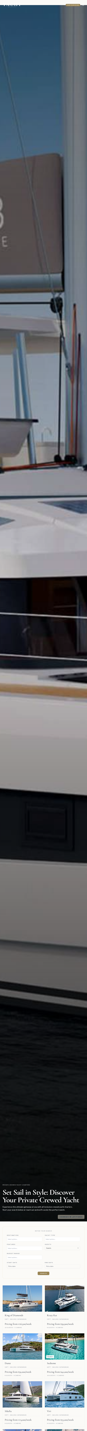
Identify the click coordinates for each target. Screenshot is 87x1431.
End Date (49, 1262)
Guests (48, 1244)
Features (11, 1244)
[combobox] (25, 1239)
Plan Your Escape (73, 5)
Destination (12, 1235)
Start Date (12, 1262)
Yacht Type (50, 1235)
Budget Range (13, 1253)
